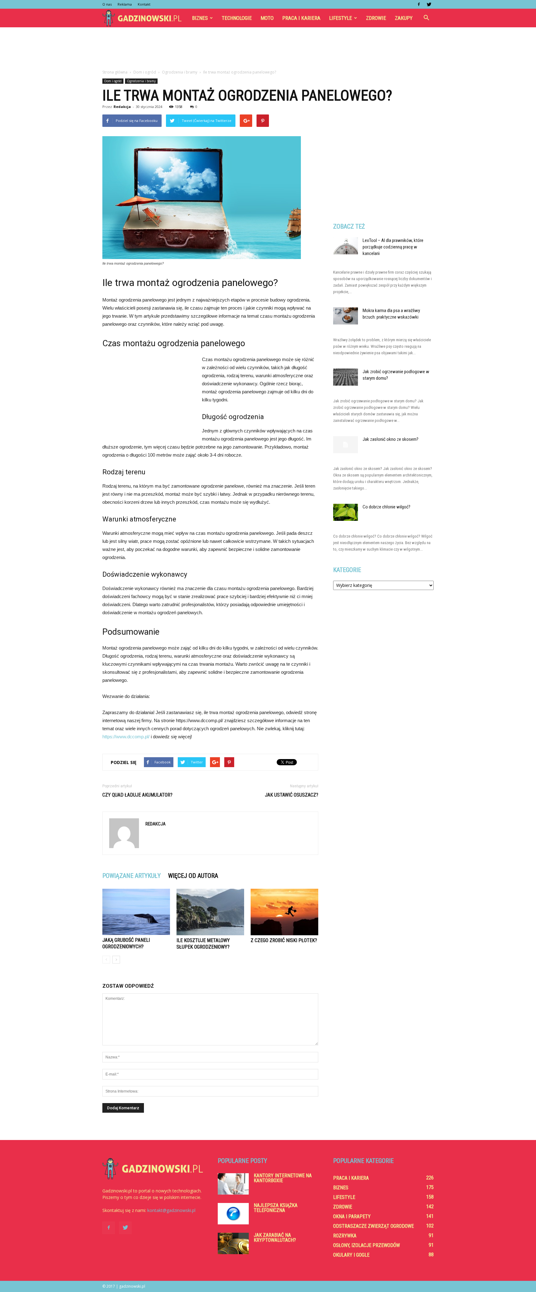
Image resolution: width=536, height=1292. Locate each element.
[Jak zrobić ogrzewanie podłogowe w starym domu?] (345, 377)
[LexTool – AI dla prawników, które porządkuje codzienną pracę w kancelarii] (345, 245)
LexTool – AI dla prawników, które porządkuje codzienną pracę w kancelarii (393, 247)
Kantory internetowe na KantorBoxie (283, 1178)
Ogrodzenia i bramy (141, 81)
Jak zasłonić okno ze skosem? (390, 439)
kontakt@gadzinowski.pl (171, 1210)
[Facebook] (418, 4)
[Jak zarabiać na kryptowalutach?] (233, 1243)
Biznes (200, 18)
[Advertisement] (268, 49)
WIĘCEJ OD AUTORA (193, 875)
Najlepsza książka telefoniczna (275, 1207)
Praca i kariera (301, 18)
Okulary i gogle (351, 1255)
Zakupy (404, 18)
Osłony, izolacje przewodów (366, 1245)
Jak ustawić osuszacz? (291, 795)
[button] (426, 18)
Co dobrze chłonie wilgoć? (386, 507)
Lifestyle (340, 18)
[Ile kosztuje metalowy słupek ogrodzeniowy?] (210, 912)
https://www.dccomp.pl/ (126, 736)
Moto (267, 18)
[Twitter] (429, 4)
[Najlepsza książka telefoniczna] (233, 1213)
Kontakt (144, 4)
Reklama (125, 4)
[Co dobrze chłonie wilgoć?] (345, 512)
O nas (107, 4)
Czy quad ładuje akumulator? (137, 795)
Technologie (237, 18)
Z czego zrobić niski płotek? (284, 940)
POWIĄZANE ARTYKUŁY (131, 875)
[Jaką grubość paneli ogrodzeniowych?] (136, 912)
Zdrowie (376, 18)
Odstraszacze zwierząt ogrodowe (373, 1226)
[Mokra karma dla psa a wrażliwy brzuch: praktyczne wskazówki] (345, 315)
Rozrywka (344, 1236)
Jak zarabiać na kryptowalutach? (275, 1237)
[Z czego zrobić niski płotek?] (284, 912)
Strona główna (114, 72)
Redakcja (122, 106)
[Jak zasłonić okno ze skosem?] (345, 444)
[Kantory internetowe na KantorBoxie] (233, 1184)
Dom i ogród (113, 81)
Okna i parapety (352, 1216)
